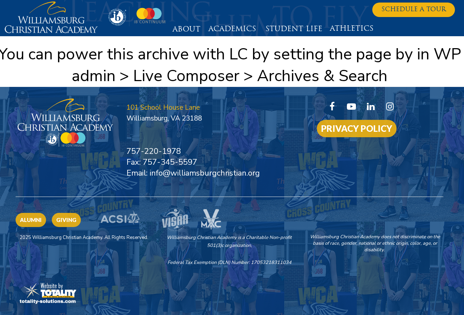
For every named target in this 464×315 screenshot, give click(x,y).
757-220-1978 (154, 151)
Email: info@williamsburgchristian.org (193, 173)
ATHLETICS (351, 29)
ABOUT (186, 29)
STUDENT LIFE (293, 29)
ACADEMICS (232, 29)
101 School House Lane (163, 107)
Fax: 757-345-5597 (162, 162)
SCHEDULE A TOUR (413, 10)
